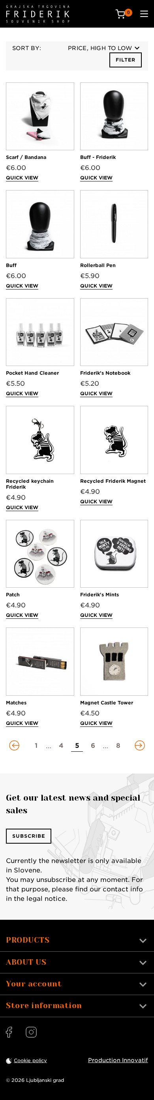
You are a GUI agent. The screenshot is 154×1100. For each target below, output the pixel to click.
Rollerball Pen (98, 265)
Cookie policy (30, 1060)
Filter (125, 60)
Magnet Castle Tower (106, 703)
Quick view (22, 178)
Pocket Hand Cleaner (32, 373)
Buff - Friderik (98, 157)
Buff (11, 265)
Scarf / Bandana (26, 157)
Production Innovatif (118, 1060)
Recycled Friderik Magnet (113, 481)
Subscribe (28, 836)
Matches (16, 703)
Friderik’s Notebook (105, 373)
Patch (13, 595)
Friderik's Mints (99, 595)
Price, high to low (100, 48)
